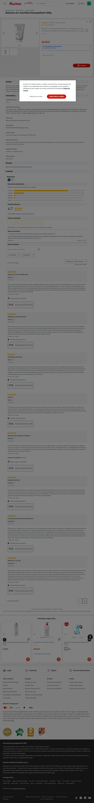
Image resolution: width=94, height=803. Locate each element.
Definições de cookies (36, 96)
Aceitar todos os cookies (56, 96)
